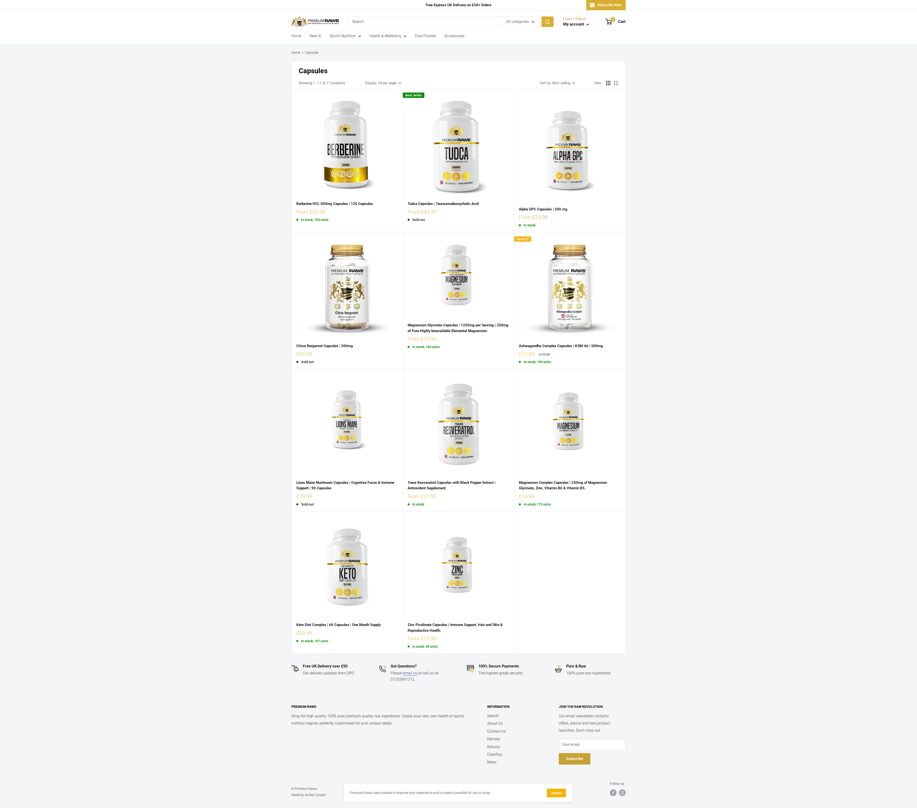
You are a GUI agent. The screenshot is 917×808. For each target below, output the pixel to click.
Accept (556, 793)
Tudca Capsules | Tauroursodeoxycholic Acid (443, 204)
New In (315, 36)
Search (493, 716)
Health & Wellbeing (385, 36)
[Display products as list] (616, 83)
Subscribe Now (609, 5)
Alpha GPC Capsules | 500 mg (543, 209)
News (491, 762)
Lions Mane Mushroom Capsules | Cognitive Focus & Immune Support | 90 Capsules (345, 485)
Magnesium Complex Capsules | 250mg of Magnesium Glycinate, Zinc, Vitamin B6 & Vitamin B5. (563, 485)
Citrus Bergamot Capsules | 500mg (324, 346)
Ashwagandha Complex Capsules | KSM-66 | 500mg (561, 346)
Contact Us (496, 731)
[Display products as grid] (608, 83)
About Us (495, 723)
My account (574, 24)
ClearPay (494, 754)
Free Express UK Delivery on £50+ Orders (458, 5)
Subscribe (574, 758)
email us (410, 673)
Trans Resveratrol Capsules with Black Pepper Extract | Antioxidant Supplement (452, 485)
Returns (493, 747)
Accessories (454, 36)
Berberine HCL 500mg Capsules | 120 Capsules (334, 204)
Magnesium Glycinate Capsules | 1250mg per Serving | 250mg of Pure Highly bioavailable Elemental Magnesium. (458, 328)
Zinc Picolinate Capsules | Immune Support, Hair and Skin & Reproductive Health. (455, 627)
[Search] (548, 21)
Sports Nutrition (343, 36)
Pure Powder (425, 36)
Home (296, 36)
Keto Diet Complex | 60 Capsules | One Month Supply (338, 625)
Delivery (493, 739)
